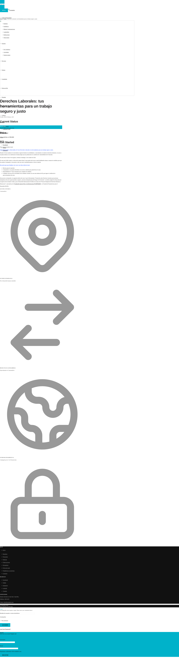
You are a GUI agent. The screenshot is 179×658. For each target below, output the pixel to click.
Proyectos (5, 556)
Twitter (4, 582)
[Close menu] (2, 2)
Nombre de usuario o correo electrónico (10, 613)
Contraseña (3, 617)
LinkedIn (5, 588)
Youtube (5, 591)
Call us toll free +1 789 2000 (7, 137)
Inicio (1, 19)
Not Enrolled (3, 126)
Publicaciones (6, 562)
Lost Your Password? (5, 629)
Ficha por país (6, 568)
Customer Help (6, 129)
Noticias (5, 559)
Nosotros (5, 554)
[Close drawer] (2, 7)
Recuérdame (4, 620)
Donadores (5, 565)
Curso (5, 19)
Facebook (5, 145)
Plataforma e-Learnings (9, 570)
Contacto (5, 573)
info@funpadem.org (8, 602)
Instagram (5, 585)
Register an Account (5, 635)
